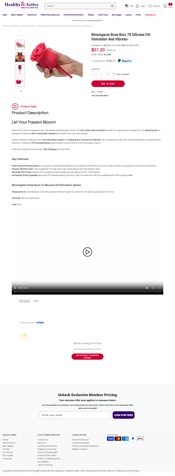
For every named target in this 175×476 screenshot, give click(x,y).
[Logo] (22, 5)
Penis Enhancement (74, 15)
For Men (6, 449)
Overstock (7, 459)
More (138, 15)
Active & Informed (80, 440)
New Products (9, 443)
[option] (55, 61)
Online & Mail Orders (46, 455)
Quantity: (95, 69)
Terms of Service (45, 465)
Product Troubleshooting (48, 459)
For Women (8, 452)
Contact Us (42, 440)
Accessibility (43, 462)
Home (5, 26)
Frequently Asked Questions (85, 446)
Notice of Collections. (117, 471)
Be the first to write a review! (87, 356)
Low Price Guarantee (47, 446)
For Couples (8, 455)
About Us (41, 443)
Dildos (91, 15)
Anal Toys (103, 15)
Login (142, 6)
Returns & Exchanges (47, 452)
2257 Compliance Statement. (93, 471)
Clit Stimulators (28, 26)
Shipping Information (47, 449)
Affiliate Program (80, 449)
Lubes (129, 15)
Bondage (116, 15)
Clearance (150, 15)
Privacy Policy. (133, 471)
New (5, 15)
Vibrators (32, 15)
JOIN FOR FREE (123, 415)
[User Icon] (137, 6)
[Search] (112, 6)
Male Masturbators (50, 15)
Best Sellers (17, 15)
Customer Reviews (80, 443)
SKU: (93, 92)
